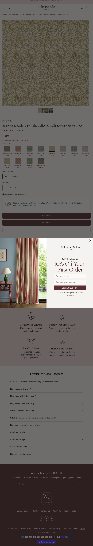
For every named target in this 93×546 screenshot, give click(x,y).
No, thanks (70, 295)
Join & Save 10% (70, 288)
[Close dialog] (90, 240)
